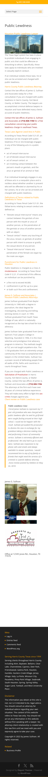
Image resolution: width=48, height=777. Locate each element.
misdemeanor (11, 271)
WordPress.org (13, 648)
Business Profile (14, 750)
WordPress (25, 773)
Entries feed (12, 640)
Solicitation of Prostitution (16, 374)
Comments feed (14, 644)
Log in (9, 636)
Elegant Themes (25, 770)
